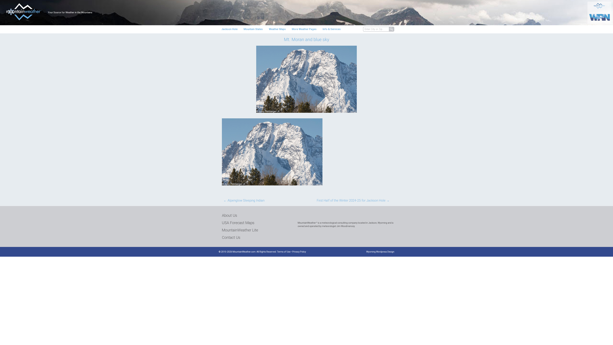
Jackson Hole (229, 29)
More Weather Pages (304, 29)
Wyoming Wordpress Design (380, 251)
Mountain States (253, 29)
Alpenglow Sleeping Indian (244, 200)
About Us (229, 215)
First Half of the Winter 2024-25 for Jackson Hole (353, 200)
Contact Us (231, 237)
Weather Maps (277, 29)
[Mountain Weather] (24, 11)
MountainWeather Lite (240, 230)
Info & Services (332, 29)
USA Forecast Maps (238, 223)
